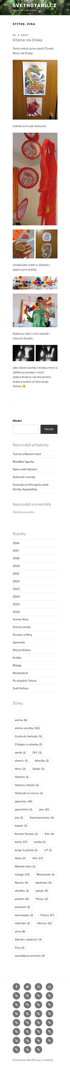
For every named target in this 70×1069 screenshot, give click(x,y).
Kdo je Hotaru (22, 650)
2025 (16, 604)
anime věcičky (27, 728)
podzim (22, 899)
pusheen (22, 907)
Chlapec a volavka (28, 744)
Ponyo (42, 899)
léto (37, 858)
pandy (42, 890)
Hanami (22, 777)
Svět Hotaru (21, 688)
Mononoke (46, 874)
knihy (21, 842)
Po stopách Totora (24, 680)
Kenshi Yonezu (26, 834)
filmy (20, 769)
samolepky (24, 915)
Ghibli (38, 769)
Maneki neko (25, 866)
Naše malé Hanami (25, 469)
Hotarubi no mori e (29, 793)
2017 (16, 550)
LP (48, 850)
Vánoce (44, 923)
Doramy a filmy (22, 634)
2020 (16, 566)
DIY (37, 752)
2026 (16, 612)
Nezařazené (20, 673)
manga (22, 874)
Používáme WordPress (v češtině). (33, 1060)
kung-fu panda (26, 850)
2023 (16, 589)
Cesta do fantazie (28, 736)
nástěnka (43, 882)
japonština (23, 809)
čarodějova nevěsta (30, 955)
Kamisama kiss (42, 817)
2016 (16, 543)
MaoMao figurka (23, 461)
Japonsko (19, 642)
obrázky (22, 890)
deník (20, 752)
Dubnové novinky (24, 477)
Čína (19, 947)
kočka (40, 842)
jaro (44, 809)
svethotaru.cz (35, 5)
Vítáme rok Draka (27, 40)
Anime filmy (21, 619)
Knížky (17, 657)
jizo (19, 817)
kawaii (21, 825)
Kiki (49, 834)
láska (20, 858)
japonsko (23, 801)
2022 (16, 581)
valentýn (22, 923)
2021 (16, 573)
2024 (16, 596)
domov (21, 760)
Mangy (17, 665)
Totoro (47, 915)
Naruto (21, 882)
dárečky (42, 760)
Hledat (17, 420)
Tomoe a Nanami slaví (27, 454)
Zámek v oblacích (28, 939)
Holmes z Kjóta (27, 785)
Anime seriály (22, 627)
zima (20, 931)
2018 (16, 558)
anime (21, 720)
